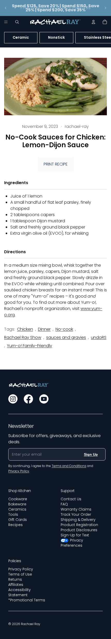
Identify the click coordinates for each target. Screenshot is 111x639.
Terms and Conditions (69, 466)
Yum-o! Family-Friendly (29, 346)
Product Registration (79, 524)
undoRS (98, 337)
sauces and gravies (66, 337)
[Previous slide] (5, 8)
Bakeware (17, 504)
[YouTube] (44, 399)
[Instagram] (13, 399)
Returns (15, 579)
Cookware (17, 499)
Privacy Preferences (72, 543)
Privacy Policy (20, 569)
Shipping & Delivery (78, 519)
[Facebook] (28, 399)
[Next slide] (105, 8)
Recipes (15, 524)
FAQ (64, 504)
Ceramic (21, 37)
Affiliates (15, 584)
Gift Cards (17, 519)
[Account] (93, 22)
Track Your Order (76, 514)
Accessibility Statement (19, 592)
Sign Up (91, 454)
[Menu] (6, 22)
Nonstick (56, 37)
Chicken (25, 329)
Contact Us (71, 499)
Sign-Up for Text (75, 535)
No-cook (64, 329)
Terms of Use (20, 574)
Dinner (44, 329)
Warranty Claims (76, 509)
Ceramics (17, 509)
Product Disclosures (79, 529)
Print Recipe (56, 164)
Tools (13, 514)
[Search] (17, 22)
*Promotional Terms (26, 600)
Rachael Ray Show (22, 337)
